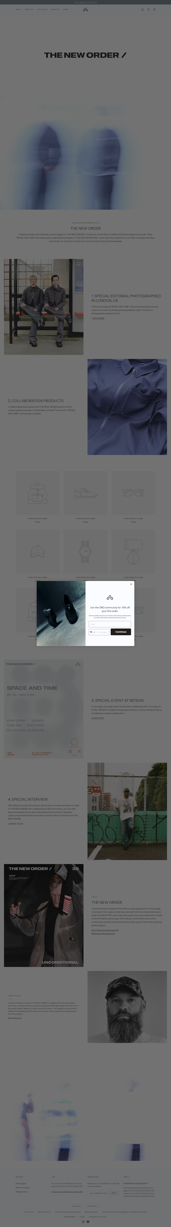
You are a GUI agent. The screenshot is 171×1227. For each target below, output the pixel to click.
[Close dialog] (131, 584)
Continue (120, 631)
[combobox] (92, 632)
